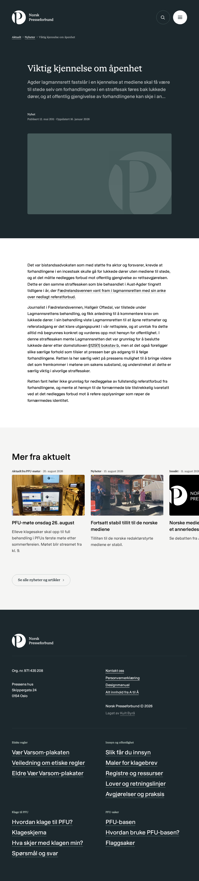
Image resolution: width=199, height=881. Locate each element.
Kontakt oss (115, 670)
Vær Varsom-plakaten (40, 752)
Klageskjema (29, 832)
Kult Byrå (127, 713)
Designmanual (118, 685)
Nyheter (30, 37)
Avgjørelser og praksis (135, 794)
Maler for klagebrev (132, 762)
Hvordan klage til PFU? (42, 821)
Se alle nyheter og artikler (39, 580)
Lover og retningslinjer (136, 783)
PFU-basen (120, 821)
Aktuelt (16, 37)
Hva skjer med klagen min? (47, 842)
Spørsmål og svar (35, 853)
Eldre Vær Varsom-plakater (47, 773)
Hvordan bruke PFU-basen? (142, 832)
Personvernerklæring (123, 678)
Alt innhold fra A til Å (122, 692)
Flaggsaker (120, 842)
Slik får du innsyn (128, 752)
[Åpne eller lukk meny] (180, 17)
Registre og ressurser (134, 773)
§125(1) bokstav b (103, 345)
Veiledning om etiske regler (48, 762)
